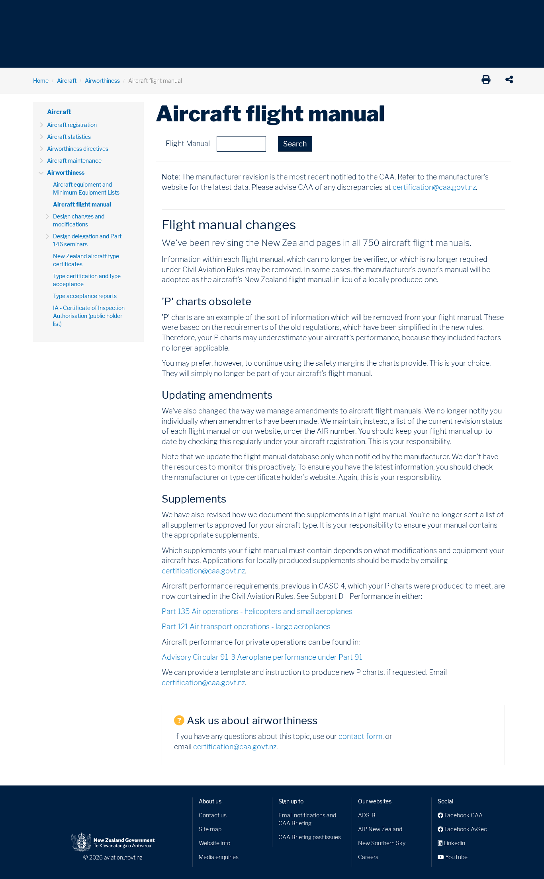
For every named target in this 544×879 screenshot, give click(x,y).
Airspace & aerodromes (96, 11)
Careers (368, 857)
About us (210, 801)
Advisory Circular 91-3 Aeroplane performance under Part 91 (262, 657)
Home (41, 80)
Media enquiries (219, 857)
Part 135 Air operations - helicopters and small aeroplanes (257, 611)
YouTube (456, 857)
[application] (511, 81)
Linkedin (453, 843)
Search (295, 144)
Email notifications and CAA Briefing (307, 819)
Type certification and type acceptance (87, 280)
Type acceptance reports (85, 295)
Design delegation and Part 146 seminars (87, 240)
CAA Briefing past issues (309, 837)
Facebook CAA (463, 815)
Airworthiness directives (77, 148)
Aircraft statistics (69, 136)
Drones (149, 11)
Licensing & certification (203, 11)
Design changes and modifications (78, 220)
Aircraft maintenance (74, 160)
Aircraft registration (72, 124)
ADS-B (367, 815)
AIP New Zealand (380, 829)
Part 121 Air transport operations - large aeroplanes (246, 626)
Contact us (213, 815)
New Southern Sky (381, 843)
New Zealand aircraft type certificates (86, 260)
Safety (355, 11)
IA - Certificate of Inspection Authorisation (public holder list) (89, 315)
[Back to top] (521, 856)
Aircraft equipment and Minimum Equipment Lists (86, 188)
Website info (214, 843)
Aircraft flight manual (82, 204)
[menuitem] (46, 14)
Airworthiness (102, 80)
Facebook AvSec (465, 829)
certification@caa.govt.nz (434, 187)
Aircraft (43, 11)
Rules (326, 11)
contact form (360, 736)
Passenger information (277, 11)
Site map (210, 829)
